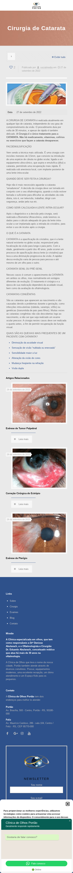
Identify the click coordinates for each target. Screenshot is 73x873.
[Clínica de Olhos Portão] (36, 5)
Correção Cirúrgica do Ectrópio (23, 493)
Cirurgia (14, 606)
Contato (14, 623)
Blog (12, 618)
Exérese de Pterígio (16, 558)
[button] (67, 804)
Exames (14, 612)
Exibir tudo (59, 57)
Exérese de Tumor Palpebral (21, 428)
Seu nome (36, 785)
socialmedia (46, 67)
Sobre (13, 601)
